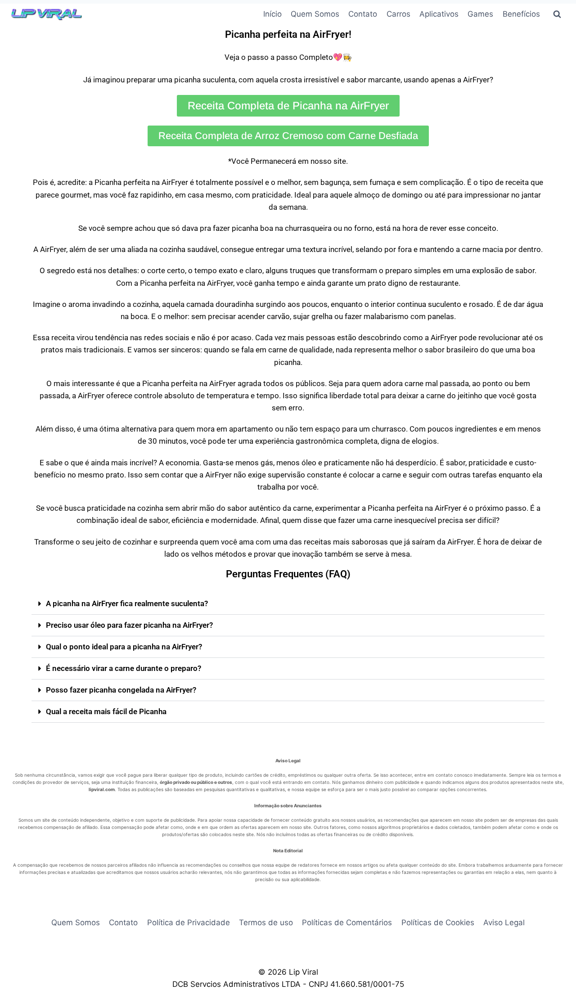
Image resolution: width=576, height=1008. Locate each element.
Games (480, 13)
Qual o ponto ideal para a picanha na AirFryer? (124, 646)
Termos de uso (266, 922)
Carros (398, 13)
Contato (362, 13)
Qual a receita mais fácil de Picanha (106, 711)
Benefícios (521, 13)
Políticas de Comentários (347, 922)
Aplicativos (439, 13)
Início (272, 13)
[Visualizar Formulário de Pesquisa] (557, 14)
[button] (288, 604)
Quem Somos (315, 13)
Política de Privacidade (188, 922)
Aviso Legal (504, 922)
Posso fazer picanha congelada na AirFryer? (121, 689)
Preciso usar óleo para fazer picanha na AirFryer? (129, 625)
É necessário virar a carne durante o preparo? (123, 668)
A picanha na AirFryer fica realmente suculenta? (127, 603)
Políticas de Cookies (437, 922)
